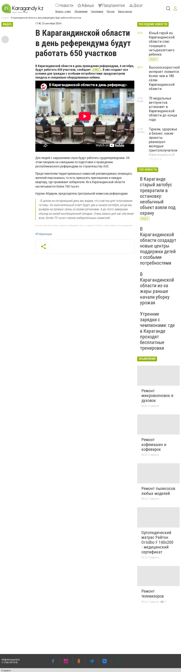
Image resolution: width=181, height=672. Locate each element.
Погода (111, 11)
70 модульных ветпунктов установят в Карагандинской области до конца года (163, 109)
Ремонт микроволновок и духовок (157, 395)
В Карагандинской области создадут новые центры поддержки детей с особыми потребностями (158, 246)
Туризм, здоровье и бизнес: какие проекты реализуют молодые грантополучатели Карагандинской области (163, 144)
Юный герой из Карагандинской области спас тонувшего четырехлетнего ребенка (161, 43)
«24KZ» (96, 69)
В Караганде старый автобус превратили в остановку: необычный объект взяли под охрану (158, 196)
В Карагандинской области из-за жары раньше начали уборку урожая (157, 288)
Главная (5, 18)
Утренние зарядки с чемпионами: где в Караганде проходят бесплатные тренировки (157, 331)
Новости (66, 5)
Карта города (125, 11)
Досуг (138, 5)
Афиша (88, 5)
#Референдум (43, 234)
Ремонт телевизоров (152, 594)
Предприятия (113, 5)
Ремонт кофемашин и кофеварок (153, 444)
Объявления (81, 11)
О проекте (6, 670)
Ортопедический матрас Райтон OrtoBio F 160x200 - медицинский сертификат (157, 542)
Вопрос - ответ (63, 11)
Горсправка (97, 11)
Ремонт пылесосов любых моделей (158, 491)
